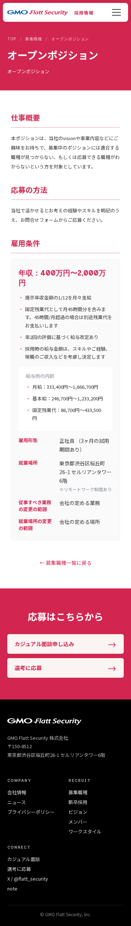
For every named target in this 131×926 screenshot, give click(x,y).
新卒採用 (77, 802)
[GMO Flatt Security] (37, 12)
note (12, 888)
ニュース (16, 802)
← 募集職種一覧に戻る (66, 562)
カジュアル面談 (23, 859)
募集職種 (77, 792)
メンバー (77, 821)
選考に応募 (19, 868)
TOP (11, 39)
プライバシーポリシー (31, 811)
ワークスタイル (85, 831)
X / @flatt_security (27, 878)
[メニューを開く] (116, 12)
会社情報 (16, 792)
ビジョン (77, 811)
